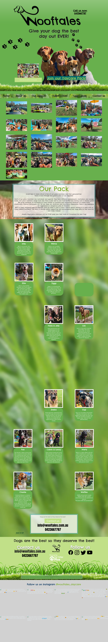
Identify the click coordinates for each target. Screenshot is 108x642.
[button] (21, 96)
